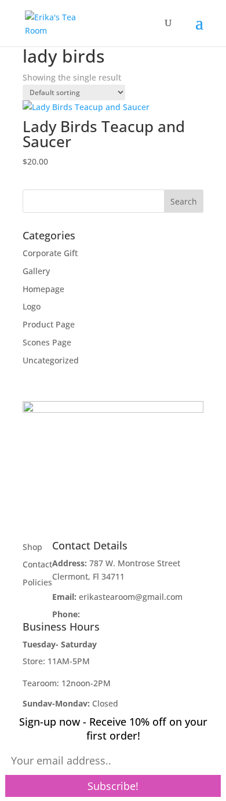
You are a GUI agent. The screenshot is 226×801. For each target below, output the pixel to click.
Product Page (49, 324)
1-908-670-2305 (112, 614)
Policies (37, 582)
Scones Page (47, 342)
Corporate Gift (50, 252)
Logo (32, 306)
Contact (37, 564)
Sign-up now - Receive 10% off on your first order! (113, 728)
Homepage (43, 288)
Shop (32, 546)
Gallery (36, 270)
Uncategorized (51, 360)
